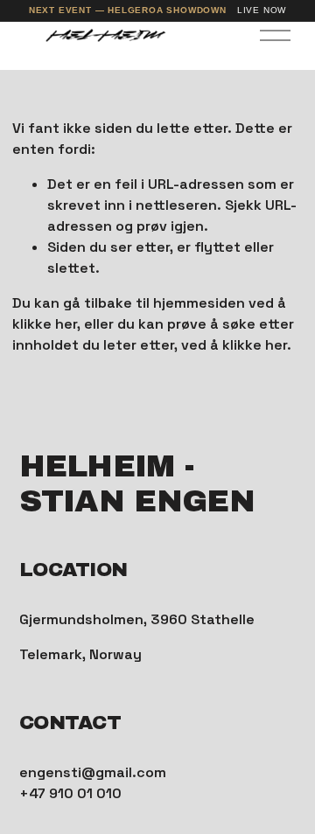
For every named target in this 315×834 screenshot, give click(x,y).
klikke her (44, 324)
